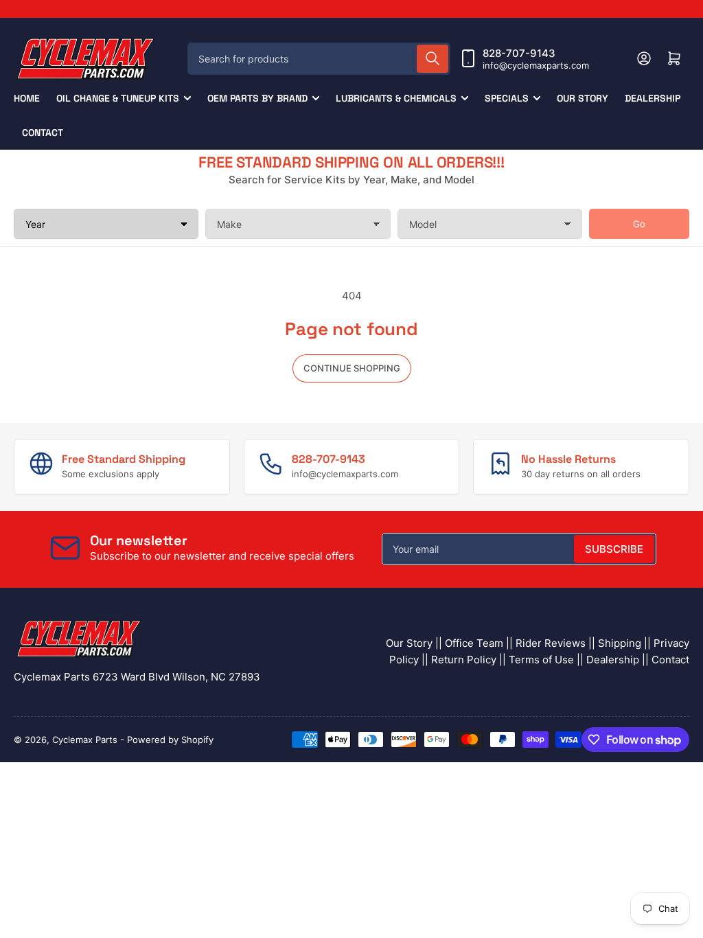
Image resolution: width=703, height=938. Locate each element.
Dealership (652, 98)
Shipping (619, 643)
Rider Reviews (551, 643)
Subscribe (614, 549)
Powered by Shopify (170, 739)
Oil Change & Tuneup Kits (117, 98)
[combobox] (318, 59)
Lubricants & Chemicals (396, 98)
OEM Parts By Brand (257, 98)
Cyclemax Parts (84, 739)
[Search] (432, 58)
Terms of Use (541, 659)
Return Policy (463, 659)
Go (639, 223)
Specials (507, 98)
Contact (42, 132)
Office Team (474, 643)
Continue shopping (351, 368)
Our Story (582, 98)
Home (27, 98)
